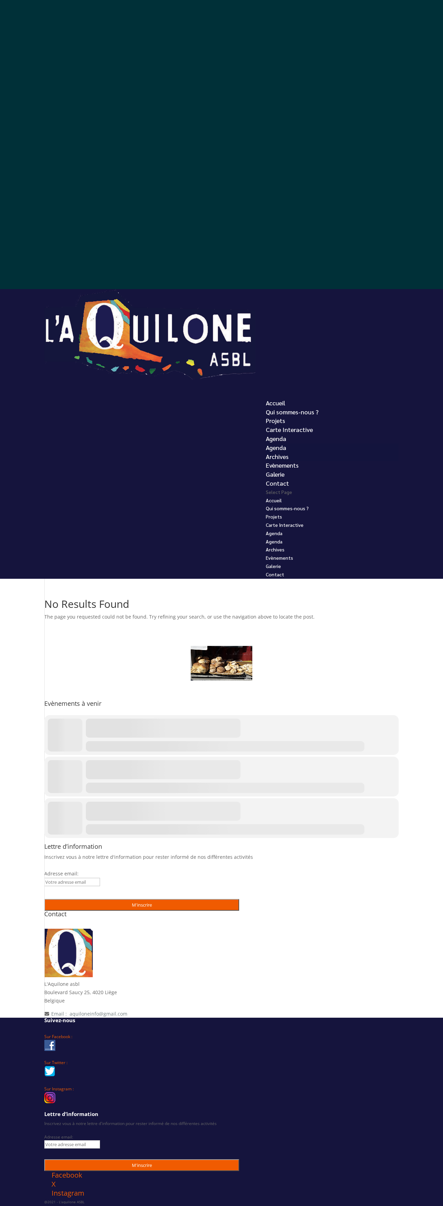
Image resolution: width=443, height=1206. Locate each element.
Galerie (273, 566)
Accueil (274, 500)
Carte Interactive (289, 429)
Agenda (276, 447)
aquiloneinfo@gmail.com (98, 1013)
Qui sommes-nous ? (292, 412)
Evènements (279, 558)
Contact (275, 574)
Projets (274, 516)
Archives (277, 456)
